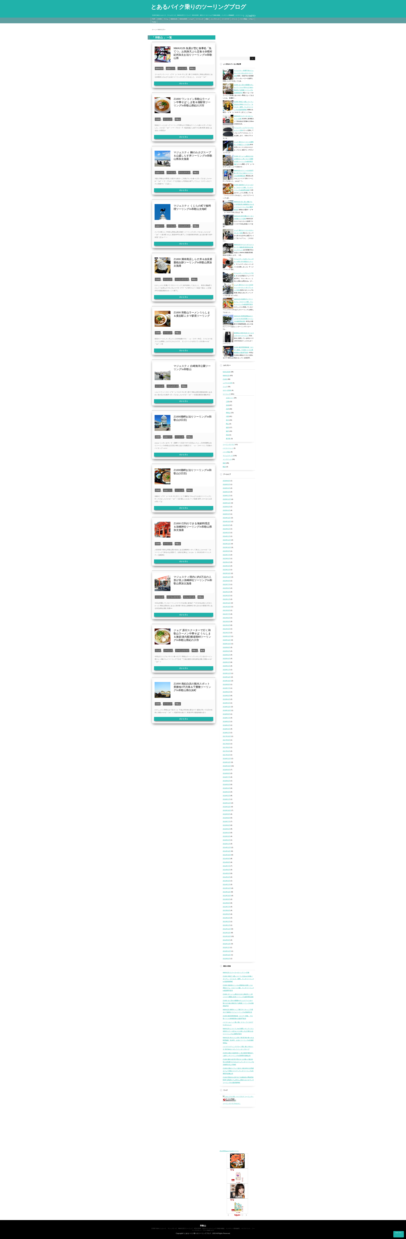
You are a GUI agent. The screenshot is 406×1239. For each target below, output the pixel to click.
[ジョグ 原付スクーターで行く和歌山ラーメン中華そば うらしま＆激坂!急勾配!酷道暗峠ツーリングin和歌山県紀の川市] (162, 645)
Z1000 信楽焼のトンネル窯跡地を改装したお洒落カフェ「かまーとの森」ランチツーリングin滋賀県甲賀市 (238, 987)
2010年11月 (227, 955)
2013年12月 (227, 888)
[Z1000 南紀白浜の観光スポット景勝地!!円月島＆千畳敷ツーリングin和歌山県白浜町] (162, 699)
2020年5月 (226, 655)
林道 (207, 19)
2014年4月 (226, 877)
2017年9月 (226, 740)
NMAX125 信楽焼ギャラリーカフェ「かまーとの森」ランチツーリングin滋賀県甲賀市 (243, 301)
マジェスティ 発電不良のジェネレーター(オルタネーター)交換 (244, 73)
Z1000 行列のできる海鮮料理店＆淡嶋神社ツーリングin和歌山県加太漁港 (193, 526)
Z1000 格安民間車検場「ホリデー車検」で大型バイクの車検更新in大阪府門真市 (243, 349)
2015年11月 (227, 807)
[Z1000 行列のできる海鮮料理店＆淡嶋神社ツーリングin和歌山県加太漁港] (162, 539)
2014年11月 (227, 851)
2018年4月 (226, 725)
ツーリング (199, 19)
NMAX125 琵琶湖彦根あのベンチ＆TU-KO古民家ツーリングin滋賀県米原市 (243, 318)
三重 (227, 401)
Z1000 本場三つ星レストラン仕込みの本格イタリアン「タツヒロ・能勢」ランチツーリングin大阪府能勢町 (238, 978)
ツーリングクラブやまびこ (232, 1103)
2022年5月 (226, 588)
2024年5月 (226, 529)
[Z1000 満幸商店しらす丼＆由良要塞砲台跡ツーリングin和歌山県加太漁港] (162, 274)
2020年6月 (226, 651)
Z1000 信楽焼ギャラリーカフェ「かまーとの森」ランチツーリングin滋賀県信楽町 (243, 187)
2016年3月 (226, 792)
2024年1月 (226, 536)
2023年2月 (226, 569)
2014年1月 (226, 884)
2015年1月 (226, 844)
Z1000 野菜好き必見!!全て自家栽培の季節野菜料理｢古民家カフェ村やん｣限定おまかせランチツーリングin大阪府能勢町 (238, 1079)
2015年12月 (227, 803)
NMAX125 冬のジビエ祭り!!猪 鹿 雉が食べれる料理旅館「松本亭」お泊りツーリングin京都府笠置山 (238, 1040)
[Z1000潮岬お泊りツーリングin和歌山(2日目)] (162, 432)
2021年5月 (226, 621)
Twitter (154, 22)
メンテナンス (215, 19)
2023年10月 (227, 547)
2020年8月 (226, 647)
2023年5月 (226, 558)
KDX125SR (183, 19)
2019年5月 (226, 695)
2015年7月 (226, 821)
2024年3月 (226, 532)
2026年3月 (226, 492)
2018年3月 (226, 729)
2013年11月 (227, 892)
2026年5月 (226, 484)
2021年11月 (227, 603)
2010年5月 (226, 958)
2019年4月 (226, 699)
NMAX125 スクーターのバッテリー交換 (236, 972)
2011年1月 (226, 947)
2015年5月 (226, 829)
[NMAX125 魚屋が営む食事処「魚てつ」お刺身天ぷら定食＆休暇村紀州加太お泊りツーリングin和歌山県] (162, 63)
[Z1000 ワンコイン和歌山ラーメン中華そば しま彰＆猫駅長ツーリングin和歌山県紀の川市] (162, 114)
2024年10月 (227, 521)
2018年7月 (226, 718)
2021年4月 (226, 625)
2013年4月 (226, 918)
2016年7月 (226, 777)
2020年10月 (227, 644)
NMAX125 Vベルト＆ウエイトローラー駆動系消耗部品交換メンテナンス (244, 247)
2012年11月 (227, 932)
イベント (234, 19)
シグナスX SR (227, 383)
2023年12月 (227, 540)
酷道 (202, 650)
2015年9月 (226, 814)
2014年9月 (226, 858)
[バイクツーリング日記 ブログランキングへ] (228, 1100)
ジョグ (191, 19)
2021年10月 (227, 606)
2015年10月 (227, 810)
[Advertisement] (169, 745)
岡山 (227, 424)
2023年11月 (227, 544)
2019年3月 (226, 703)
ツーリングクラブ (181, 279)
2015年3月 (226, 836)
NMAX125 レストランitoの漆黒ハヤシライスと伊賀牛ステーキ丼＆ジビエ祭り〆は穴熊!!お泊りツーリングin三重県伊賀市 (238, 1031)
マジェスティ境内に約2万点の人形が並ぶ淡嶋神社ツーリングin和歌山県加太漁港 (193, 580)
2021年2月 (226, 632)
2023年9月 (226, 551)
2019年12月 (227, 673)
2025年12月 (227, 499)
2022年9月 (226, 581)
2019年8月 (226, 684)
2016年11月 (227, 762)
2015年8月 (226, 818)
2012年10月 (227, 936)
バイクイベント (228, 448)
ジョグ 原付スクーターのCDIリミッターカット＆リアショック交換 (243, 287)
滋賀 (227, 427)
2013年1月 (226, 925)
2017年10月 (227, 736)
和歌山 (192, 68)
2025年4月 (226, 510)
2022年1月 (226, 599)
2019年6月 (226, 692)
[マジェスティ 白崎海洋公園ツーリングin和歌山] (162, 381)
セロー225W (227, 390)
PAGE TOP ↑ (398, 1232)
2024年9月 (226, 525)
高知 (227, 435)
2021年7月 (226, 614)
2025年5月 (226, 506)
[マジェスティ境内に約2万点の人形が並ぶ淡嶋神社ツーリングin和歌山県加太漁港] (162, 592)
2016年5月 (226, 784)
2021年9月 (226, 610)
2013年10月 (227, 895)
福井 (227, 431)
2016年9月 (226, 769)
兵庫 (227, 409)
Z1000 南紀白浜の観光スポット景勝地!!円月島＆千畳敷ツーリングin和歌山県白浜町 (192, 687)
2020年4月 (226, 658)
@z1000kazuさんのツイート (229, 1151)
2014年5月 (226, 873)
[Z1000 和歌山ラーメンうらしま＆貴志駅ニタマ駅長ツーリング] (162, 328)
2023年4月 (226, 562)
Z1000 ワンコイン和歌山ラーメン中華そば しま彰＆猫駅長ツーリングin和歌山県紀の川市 (192, 102)
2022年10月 (227, 577)
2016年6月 (226, 781)
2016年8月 (226, 773)
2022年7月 (226, 584)
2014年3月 (226, 881)
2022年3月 (226, 595)
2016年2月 (226, 795)
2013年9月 (226, 899)
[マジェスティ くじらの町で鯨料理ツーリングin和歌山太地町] (162, 221)
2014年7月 (226, 866)
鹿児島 (228, 438)
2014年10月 (227, 855)
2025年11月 (227, 503)
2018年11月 (227, 707)
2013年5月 (226, 914)
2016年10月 (227, 766)
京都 (227, 405)
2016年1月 (226, 799)
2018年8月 (226, 714)
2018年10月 (227, 710)
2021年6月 (226, 618)
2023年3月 (226, 566)
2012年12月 (227, 929)
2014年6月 (226, 869)
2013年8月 (226, 903)
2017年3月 (226, 755)
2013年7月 (226, 907)
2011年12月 (227, 944)
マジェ (166, 19)
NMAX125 (174, 19)
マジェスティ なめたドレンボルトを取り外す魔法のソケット (244, 261)
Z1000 (159, 19)
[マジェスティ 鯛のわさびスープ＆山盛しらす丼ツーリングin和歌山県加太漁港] (162, 168)
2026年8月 (226, 481)
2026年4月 (226, 488)
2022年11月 (227, 573)
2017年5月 (226, 747)
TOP (153, 19)
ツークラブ (225, 19)
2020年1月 (226, 669)
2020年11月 (227, 640)
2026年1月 (226, 495)
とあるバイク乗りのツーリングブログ (198, 7)
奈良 (227, 420)
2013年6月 (226, 910)
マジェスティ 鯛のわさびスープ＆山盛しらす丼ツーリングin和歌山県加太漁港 (193, 155)
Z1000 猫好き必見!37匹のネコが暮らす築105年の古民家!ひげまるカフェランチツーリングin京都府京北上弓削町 (238, 1061)
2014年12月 (227, 847)
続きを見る (183, 83)
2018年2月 (226, 732)
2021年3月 (226, 629)
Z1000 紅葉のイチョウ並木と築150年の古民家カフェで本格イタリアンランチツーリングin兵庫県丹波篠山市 (238, 1070)
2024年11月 (227, 518)
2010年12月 (227, 951)
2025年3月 (226, 514)
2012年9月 (226, 940)
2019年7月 (226, 688)
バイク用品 (243, 19)
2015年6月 (226, 825)
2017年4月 (226, 751)
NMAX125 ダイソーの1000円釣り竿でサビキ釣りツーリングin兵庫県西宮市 (243, 173)
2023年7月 (226, 555)
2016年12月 (227, 758)
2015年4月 (226, 832)
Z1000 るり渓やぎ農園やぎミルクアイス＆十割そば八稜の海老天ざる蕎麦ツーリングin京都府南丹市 (238, 1003)
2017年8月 (226, 744)
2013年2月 (226, 921)
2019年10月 (227, 681)
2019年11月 (227, 677)
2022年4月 (226, 592)
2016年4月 (226, 788)
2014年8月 (226, 862)
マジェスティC (184, 172)
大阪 (227, 416)
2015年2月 (226, 840)
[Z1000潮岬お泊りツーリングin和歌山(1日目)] (162, 485)
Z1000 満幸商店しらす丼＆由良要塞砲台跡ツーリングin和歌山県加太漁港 (193, 262)
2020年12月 (227, 636)
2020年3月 (226, 662)
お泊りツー (170, 68)
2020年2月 (226, 666)
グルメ (251, 19)
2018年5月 (226, 721)
